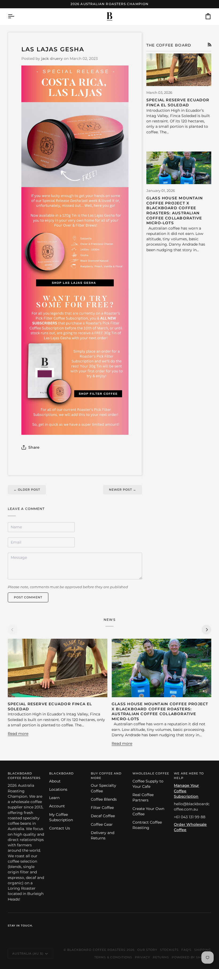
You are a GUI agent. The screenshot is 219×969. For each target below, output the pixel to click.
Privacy (142, 957)
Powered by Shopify (191, 957)
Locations (58, 789)
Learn (54, 798)
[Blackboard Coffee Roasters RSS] (210, 44)
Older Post (27, 489)
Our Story (147, 950)
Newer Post (122, 489)
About (55, 781)
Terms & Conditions (113, 957)
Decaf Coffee (103, 816)
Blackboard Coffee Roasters (96, 950)
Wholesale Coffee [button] (150, 773)
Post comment (28, 597)
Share (34, 447)
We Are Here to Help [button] (189, 776)
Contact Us (59, 828)
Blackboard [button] (61, 773)
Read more (18, 733)
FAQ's (186, 950)
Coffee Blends (104, 799)
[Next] (206, 629)
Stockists (169, 950)
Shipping (202, 950)
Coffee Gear (102, 824)
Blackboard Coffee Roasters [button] (24, 776)
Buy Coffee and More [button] (106, 776)
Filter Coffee (102, 807)
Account (57, 806)
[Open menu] (16, 16)
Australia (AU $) (28, 953)
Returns (161, 957)
